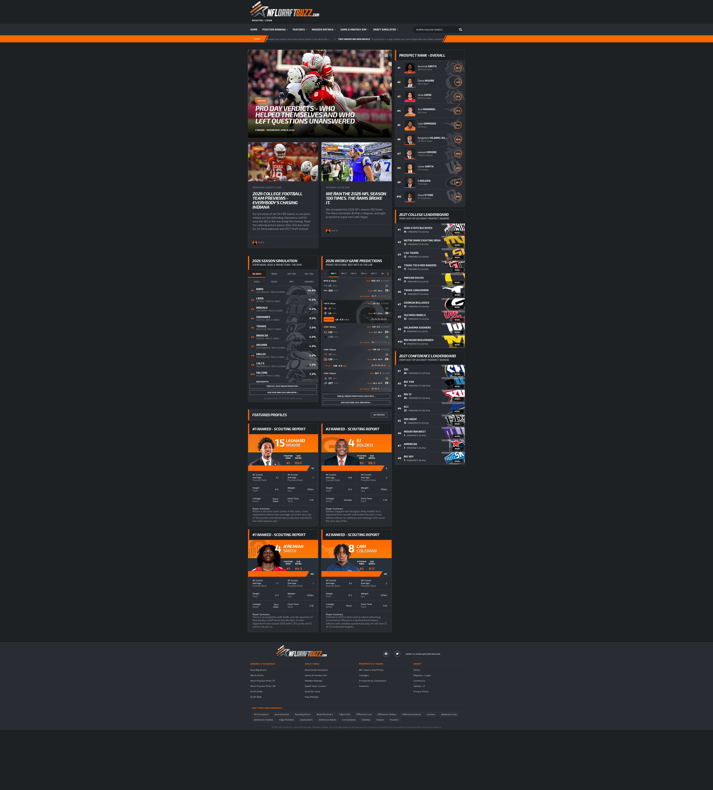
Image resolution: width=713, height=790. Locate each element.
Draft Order (256, 691)
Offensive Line (364, 714)
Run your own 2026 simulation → (283, 392)
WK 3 (354, 273)
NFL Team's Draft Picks (371, 669)
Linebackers (306, 719)
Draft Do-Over (312, 691)
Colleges (364, 675)
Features (300, 29)
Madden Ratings (324, 29)
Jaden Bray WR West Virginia (438, 39)
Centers (431, 714)
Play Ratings (312, 696)
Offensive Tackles (386, 714)
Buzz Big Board (258, 669)
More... (458, 233)
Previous (380, 55)
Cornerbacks (349, 719)
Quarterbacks (282, 714)
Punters (394, 719)
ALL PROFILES (379, 415)
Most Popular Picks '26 (262, 686)
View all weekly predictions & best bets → (356, 396)
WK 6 (384, 273)
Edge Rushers (286, 719)
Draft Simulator (385, 29)
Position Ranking (275, 29)
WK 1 (333, 273)
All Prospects (261, 714)
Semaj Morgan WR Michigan (309, 39)
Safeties (366, 719)
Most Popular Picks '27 (262, 680)
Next (386, 55)
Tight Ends (344, 714)
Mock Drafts (257, 675)
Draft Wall (256, 696)
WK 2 (344, 273)
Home (254, 29)
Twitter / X (419, 686)
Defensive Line (449, 714)
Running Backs (303, 714)
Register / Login (422, 675)
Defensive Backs (327, 719)
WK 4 (364, 273)
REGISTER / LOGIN (262, 20)
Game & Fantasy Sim (354, 29)
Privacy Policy (421, 691)
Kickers (380, 719)
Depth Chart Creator (315, 686)
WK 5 (374, 273)
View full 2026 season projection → (283, 386)
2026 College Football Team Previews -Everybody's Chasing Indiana (277, 200)
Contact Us (419, 680)
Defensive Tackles (263, 719)
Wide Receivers (325, 714)
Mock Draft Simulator (316, 669)
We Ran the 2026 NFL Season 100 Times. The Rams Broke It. (356, 198)
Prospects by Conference (372, 680)
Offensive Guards (411, 714)
